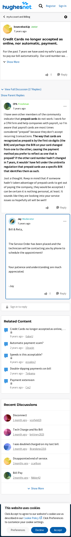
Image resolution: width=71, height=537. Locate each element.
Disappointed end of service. (30, 458)
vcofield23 (35, 420)
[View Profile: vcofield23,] (7, 418)
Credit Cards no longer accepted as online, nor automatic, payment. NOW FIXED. (38, 329)
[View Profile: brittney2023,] (7, 432)
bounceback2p (22, 26)
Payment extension (22, 380)
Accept (58, 530)
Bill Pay (17, 473)
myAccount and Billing (18, 16)
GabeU (29, 336)
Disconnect (20, 415)
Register (51, 6)
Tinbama (30, 373)
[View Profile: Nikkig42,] (7, 475)
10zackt (29, 348)
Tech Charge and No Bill (28, 429)
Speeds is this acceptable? (26, 354)
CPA (15, 104)
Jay (19, 219)
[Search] (41, 6)
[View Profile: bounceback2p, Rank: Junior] (7, 29)
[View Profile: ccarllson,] (7, 461)
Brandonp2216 (38, 449)
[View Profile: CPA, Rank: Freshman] (7, 106)
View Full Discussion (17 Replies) (23, 89)
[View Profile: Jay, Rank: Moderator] (12, 221)
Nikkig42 (35, 477)
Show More (13, 62)
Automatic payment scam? (27, 343)
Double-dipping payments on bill (30, 368)
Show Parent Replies (13, 95)
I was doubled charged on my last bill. (36, 444)
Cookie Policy (31, 518)
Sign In (62, 6)
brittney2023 (37, 434)
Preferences (18, 530)
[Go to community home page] (18, 6)
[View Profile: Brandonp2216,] (7, 447)
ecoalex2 (30, 362)
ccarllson (36, 463)
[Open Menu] (65, 16)
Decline (39, 530)
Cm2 (27, 387)
